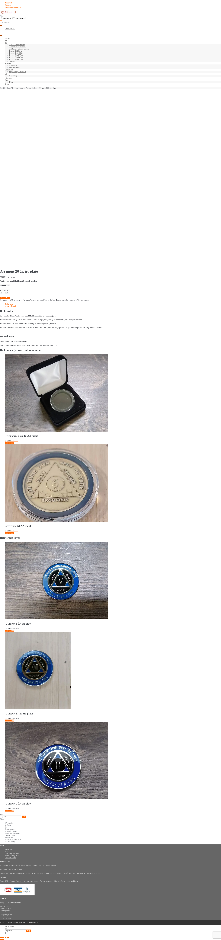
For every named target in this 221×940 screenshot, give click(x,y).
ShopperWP (33, 922)
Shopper (16, 922)
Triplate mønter (10, 835)
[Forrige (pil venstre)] (1, 939)
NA (6, 74)
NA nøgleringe (10, 841)
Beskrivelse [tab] (9, 304)
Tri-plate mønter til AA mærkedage (24, 88)
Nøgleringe (13, 76)
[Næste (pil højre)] (3, 939)
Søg (24, 817)
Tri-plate (12, 61)
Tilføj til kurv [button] (9, 443)
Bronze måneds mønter (13, 833)
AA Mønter (9, 823)
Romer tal (8, 3)
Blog (11, 82)
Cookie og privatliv (12, 853)
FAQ (6, 80)
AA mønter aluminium (17, 47)
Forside (7, 38)
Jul (6, 41)
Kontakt (7, 5)
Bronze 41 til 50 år (16, 59)
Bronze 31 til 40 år (16, 57)
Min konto (8, 78)
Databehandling (10, 858)
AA (6, 43)
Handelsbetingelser (11, 856)
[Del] (5, 937)
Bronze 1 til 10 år (15, 51)
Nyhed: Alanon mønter (13, 7)
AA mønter (4, 865)
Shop (9, 88)
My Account (9, 926)
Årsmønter (13, 65)
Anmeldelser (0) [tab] (10, 306)
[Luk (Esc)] (8, 937)
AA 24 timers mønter (17, 45)
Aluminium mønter (11, 831)
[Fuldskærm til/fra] (3, 937)
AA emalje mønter (66, 300)
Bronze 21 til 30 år (16, 55)
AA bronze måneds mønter (19, 49)
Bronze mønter (10, 829)
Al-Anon (8, 63)
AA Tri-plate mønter (81, 300)
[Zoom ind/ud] (1, 937)
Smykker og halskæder (17, 72)
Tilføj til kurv (5, 298)
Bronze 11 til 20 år (16, 53)
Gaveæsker (9, 70)
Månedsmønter (14, 67)
